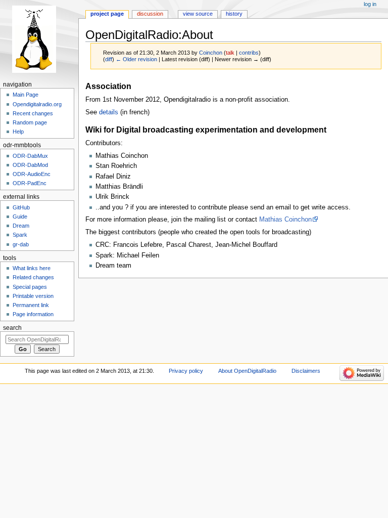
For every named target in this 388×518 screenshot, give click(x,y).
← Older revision (136, 59)
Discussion (150, 14)
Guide (20, 216)
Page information (33, 314)
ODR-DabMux (30, 156)
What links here (32, 268)
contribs (249, 53)
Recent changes (33, 113)
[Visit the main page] (39, 39)
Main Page (25, 95)
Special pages (30, 287)
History (234, 14)
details (108, 112)
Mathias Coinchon (285, 219)
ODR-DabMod (30, 165)
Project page (107, 14)
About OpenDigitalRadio (247, 371)
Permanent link (31, 305)
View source (198, 14)
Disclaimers (306, 371)
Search (12, 328)
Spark (20, 235)
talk (230, 53)
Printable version (33, 296)
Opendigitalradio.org (37, 104)
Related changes (33, 277)
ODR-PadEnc (29, 183)
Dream (21, 226)
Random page (30, 122)
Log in (370, 4)
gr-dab (21, 244)
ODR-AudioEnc (32, 174)
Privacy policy (186, 371)
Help (18, 131)
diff (108, 59)
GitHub (21, 207)
